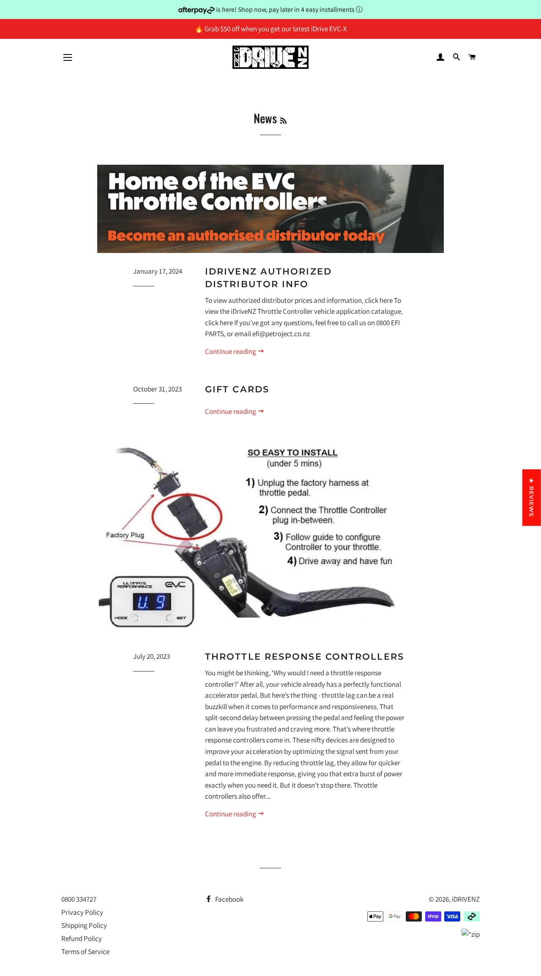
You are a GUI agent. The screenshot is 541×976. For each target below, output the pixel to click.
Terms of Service (85, 951)
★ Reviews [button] (531, 497)
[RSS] (283, 120)
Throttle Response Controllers (304, 656)
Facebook (228, 899)
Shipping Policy (84, 925)
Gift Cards (237, 389)
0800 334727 (78, 899)
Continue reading (231, 351)
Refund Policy (81, 938)
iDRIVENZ (466, 899)
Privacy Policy (82, 912)
